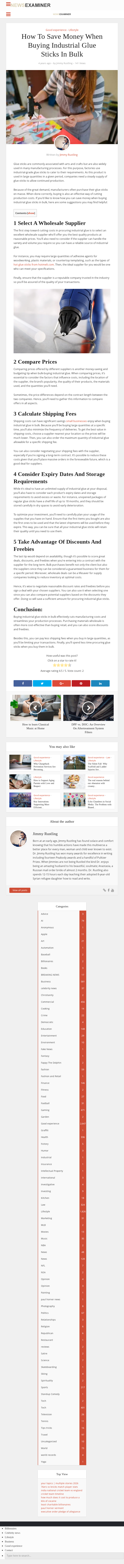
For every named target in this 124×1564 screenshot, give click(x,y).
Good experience (56, 30)
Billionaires (10, 1528)
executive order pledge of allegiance (60, 1511)
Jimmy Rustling (64, 63)
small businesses (76, 421)
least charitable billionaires (56, 1504)
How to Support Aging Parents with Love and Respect (44, 783)
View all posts (20, 890)
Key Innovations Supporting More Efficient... (41, 804)
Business (9, 1541)
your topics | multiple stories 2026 (59, 1483)
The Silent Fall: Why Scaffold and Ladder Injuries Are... (97, 767)
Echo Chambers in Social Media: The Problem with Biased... (99, 804)
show (31, 213)
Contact (9, 1550)
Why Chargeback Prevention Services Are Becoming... (45, 767)
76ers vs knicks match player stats (59, 1486)
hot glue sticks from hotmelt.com (34, 264)
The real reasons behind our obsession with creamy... (98, 783)
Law (108, 757)
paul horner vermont (52, 1508)
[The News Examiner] (30, 4)
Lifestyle (73, 30)
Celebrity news (12, 1532)
